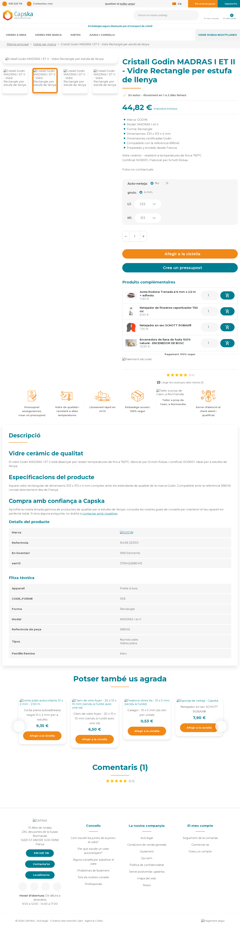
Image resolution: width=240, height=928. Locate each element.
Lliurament (147, 851)
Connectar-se (200, 844)
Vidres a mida (16, 34)
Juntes (75, 34)
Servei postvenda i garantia (146, 871)
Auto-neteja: (138, 183)
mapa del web (146, 878)
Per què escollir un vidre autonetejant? (93, 851)
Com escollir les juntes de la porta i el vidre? (93, 840)
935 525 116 (41, 852)
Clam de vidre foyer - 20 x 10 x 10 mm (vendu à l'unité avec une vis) (95, 718)
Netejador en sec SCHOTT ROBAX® (165, 325)
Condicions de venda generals (146, 844)
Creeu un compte (200, 851)
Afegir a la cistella (182, 254)
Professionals (93, 884)
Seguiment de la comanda (200, 838)
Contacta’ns (41, 864)
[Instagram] (34, 886)
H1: (130, 218)
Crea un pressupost (182, 267)
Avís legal (147, 838)
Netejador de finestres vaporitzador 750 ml (169, 309)
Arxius (147, 885)
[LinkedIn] (45, 886)
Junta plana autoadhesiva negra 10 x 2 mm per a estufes (42, 714)
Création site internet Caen (67, 920)
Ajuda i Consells (102, 34)
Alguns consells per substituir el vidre (93, 862)
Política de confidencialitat (147, 865)
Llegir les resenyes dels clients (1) (182, 382)
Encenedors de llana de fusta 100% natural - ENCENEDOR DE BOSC (165, 341)
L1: (129, 204)
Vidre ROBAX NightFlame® (217, 34)
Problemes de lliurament (93, 870)
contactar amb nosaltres (99, 513)
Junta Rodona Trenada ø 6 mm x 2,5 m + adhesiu (168, 293)
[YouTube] (57, 886)
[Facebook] (23, 886)
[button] (211, 15)
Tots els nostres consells (93, 877)
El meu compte (200, 826)
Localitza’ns (41, 874)
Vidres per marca (48, 34)
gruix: (132, 192)
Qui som (146, 858)
